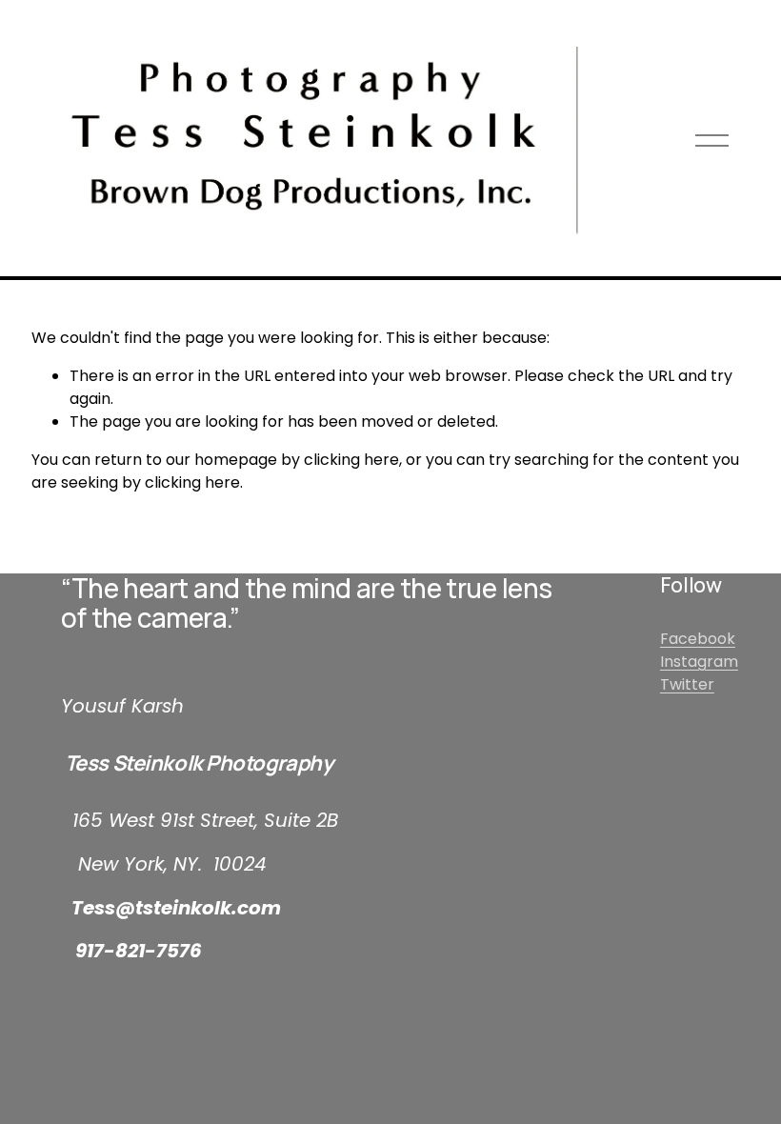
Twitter (687, 684)
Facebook (697, 639)
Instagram (699, 661)
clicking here (351, 460)
